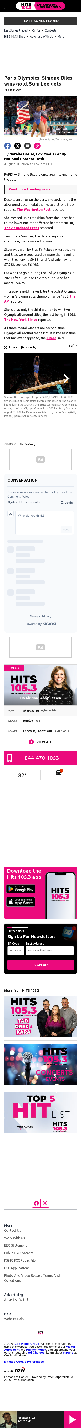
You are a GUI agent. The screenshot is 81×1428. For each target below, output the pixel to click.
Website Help (14, 1319)
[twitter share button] (17, 146)
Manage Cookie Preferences (24, 1361)
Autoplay (31, 347)
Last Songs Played (16, 30)
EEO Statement (15, 1245)
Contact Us (12, 1230)
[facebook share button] (7, 146)
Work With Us (14, 1238)
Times (51, 338)
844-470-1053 (42, 758)
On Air (36, 30)
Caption (65, 132)
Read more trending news (29, 189)
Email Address (35, 943)
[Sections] (7, 6)
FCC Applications (17, 1268)
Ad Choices (36, 1352)
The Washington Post (34, 209)
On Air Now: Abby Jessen (40, 698)
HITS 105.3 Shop (14, 36)
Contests (51, 30)
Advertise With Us (41, 36)
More (61, 36)
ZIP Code (13, 943)
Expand (13, 347)
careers (68, 1352)
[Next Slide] (65, 378)
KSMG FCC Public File (20, 1260)
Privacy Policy (36, 1349)
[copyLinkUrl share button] (37, 146)
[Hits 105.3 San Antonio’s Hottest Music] (40, 6)
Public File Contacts (18, 1253)
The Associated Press (21, 228)
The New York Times (21, 320)
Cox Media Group (27, 1343)
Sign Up (40, 965)
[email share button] (27, 146)
